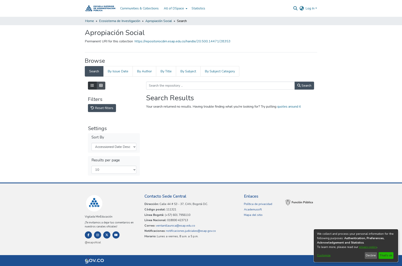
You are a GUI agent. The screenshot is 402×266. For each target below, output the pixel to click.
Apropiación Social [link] (158, 21)
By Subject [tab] (188, 71)
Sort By (97, 137)
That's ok (386, 255)
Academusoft (253, 209)
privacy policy (368, 247)
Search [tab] (94, 71)
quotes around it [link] (289, 106)
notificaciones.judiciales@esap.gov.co (190, 231)
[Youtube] (116, 235)
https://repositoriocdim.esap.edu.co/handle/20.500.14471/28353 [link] (183, 41)
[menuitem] (175, 8)
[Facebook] (88, 235)
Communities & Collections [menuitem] (139, 8)
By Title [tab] (166, 71)
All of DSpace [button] (174, 8)
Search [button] (306, 85)
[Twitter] (106, 235)
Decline (371, 255)
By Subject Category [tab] (220, 71)
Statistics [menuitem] (198, 8)
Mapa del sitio (253, 215)
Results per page (105, 160)
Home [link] (89, 21)
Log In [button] (310, 8)
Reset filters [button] (103, 108)
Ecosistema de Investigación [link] (119, 21)
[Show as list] (92, 86)
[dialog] (356, 245)
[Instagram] (97, 235)
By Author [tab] (144, 71)
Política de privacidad (258, 204)
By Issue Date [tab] (118, 71)
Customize (324, 255)
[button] (100, 8)
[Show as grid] (101, 86)
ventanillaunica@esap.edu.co (175, 226)
